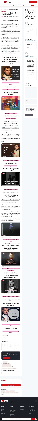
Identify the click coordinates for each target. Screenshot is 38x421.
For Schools (21, 410)
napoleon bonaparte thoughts (6, 368)
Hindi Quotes (6, 9)
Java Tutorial (31, 409)
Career (17, 392)
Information (8, 392)
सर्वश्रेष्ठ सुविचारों (4, 50)
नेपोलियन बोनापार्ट (15, 368)
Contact (2, 409)
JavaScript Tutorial (32, 410)
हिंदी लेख (30, 413)
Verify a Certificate (13, 415)
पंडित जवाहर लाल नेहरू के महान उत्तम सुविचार (8, 370)
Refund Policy (3, 415)
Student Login (22, 409)
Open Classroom (22, 407)
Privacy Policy (3, 413)
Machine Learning (11, 5)
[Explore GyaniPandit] (28, 2)
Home (2, 9)
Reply (27, 33)
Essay (2, 394)
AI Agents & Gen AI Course (28, 5)
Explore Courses (33, 1)
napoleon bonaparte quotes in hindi (7, 366)
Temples (13, 392)
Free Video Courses (32, 412)
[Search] (26, 2)
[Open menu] (2, 2)
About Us (2, 407)
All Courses (12, 414)
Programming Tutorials (32, 407)
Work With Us (3, 410)
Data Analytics (18, 5)
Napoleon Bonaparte (6, 363)
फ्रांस (5, 37)
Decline (28, 418)
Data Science (4, 5)
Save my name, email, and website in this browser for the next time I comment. (31, 110)
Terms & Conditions (4, 412)
